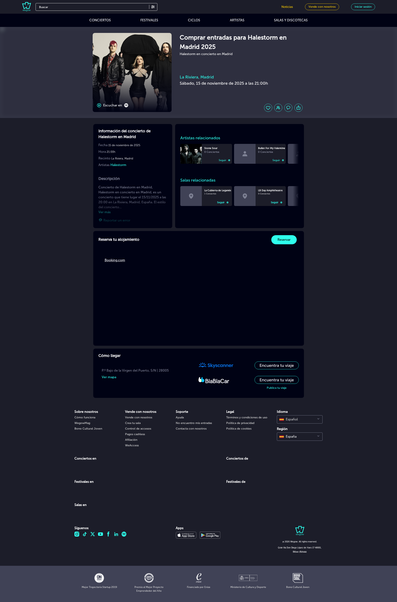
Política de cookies (238, 428)
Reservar (284, 240)
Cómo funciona (84, 417)
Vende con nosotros (138, 417)
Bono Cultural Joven (88, 428)
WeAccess (132, 445)
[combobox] (299, 419)
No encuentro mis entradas (194, 423)
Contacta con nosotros (191, 428)
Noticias (287, 7)
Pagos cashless (135, 434)
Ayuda (180, 417)
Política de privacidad (240, 423)
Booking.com (115, 260)
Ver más (104, 212)
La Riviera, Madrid (197, 77)
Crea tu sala (133, 423)
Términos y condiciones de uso (246, 417)
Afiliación (131, 440)
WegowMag (82, 423)
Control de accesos (138, 428)
